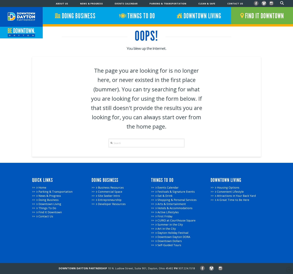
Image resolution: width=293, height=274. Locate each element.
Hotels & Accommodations (174, 208)
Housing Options (228, 187)
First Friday (164, 216)
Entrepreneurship (109, 199)
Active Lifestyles (168, 212)
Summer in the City (170, 224)
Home (42, 187)
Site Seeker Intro (109, 195)
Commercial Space (110, 191)
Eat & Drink (164, 195)
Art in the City (166, 228)
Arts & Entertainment (171, 204)
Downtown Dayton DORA (173, 236)
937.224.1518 (187, 268)
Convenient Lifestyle (230, 191)
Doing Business (48, 199)
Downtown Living (49, 204)
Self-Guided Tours (169, 245)
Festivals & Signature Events (176, 191)
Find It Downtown (50, 212)
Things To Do (47, 208)
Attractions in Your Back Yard (236, 195)
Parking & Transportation (55, 191)
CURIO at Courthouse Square (176, 220)
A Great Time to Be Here (233, 199)
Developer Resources (112, 204)
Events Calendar (168, 187)
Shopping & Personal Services (177, 199)
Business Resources (111, 187)
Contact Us (45, 216)
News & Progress (49, 195)
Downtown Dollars (169, 241)
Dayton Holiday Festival (172, 232)
